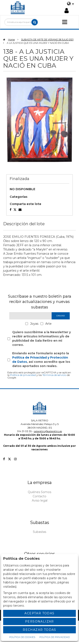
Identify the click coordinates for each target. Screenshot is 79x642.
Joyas (34, 324)
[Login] (66, 11)
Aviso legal (39, 500)
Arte (48, 324)
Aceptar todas (39, 613)
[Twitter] (9, 459)
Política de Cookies (22, 637)
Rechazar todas (39, 630)
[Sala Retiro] (17, 7)
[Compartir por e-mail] (10, 209)
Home (11, 39)
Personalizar (39, 621)
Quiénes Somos (39, 492)
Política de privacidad (23, 375)
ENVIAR (60, 315)
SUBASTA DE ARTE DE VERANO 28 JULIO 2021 (47, 39)
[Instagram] (15, 459)
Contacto (39, 496)
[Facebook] (4, 459)
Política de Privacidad (54, 637)
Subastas (39, 532)
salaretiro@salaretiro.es (48, 431)
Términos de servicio (54, 375)
